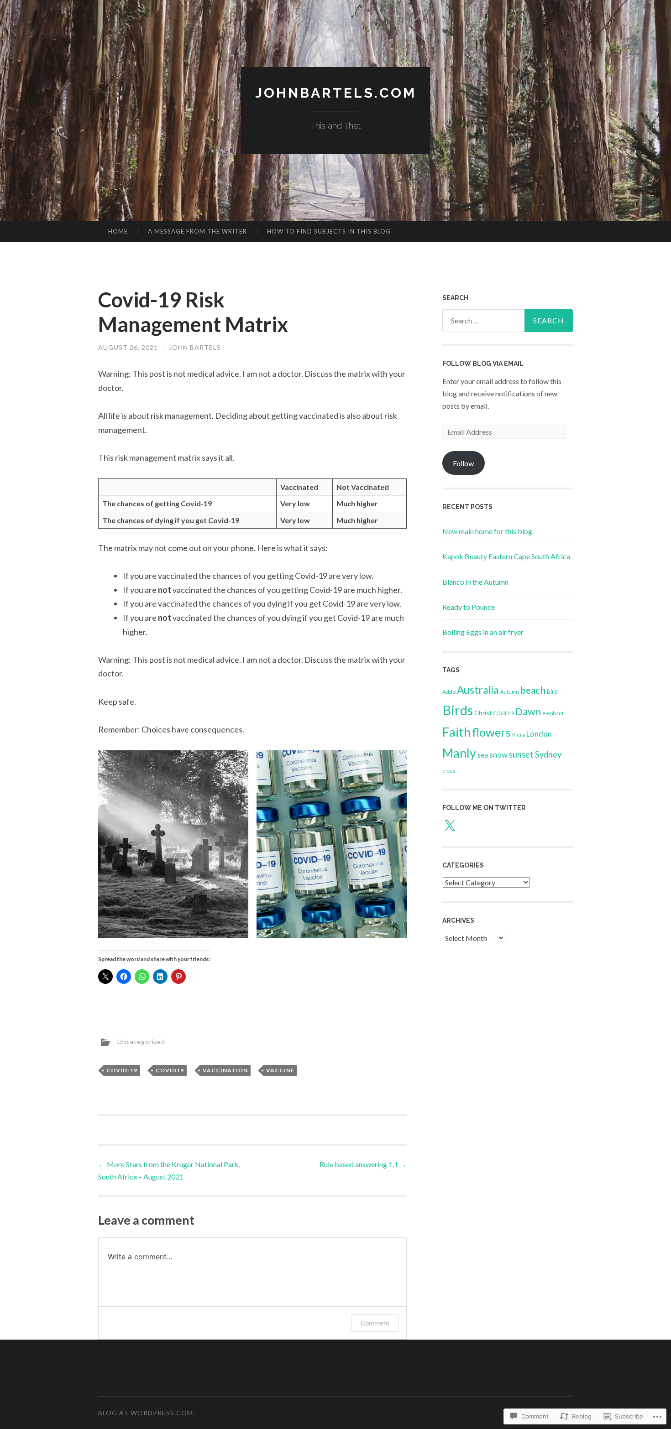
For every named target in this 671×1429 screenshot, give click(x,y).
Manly (459, 753)
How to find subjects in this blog (329, 231)
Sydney (548, 754)
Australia (478, 690)
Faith (456, 731)
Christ (483, 713)
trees (448, 771)
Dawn (528, 711)
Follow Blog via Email (483, 363)
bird (552, 691)
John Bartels (195, 347)
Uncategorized (141, 1041)
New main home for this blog (487, 531)
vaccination (225, 1070)
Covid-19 (121, 1070)
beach (532, 690)
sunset (521, 754)
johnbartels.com (335, 93)
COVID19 (170, 1070)
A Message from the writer (197, 231)
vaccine (280, 1070)
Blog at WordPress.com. (146, 1413)
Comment (375, 1323)
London (539, 733)
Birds (457, 710)
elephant (553, 713)
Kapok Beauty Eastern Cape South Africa (506, 556)
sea (482, 754)
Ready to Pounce (468, 607)
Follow (463, 463)
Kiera (518, 735)
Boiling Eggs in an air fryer (483, 632)
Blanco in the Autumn (475, 581)
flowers (491, 732)
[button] (173, 844)
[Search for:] (507, 320)
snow (498, 754)
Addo (449, 691)
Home (118, 231)
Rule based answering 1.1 (363, 1164)
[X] (449, 826)
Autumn (509, 692)
